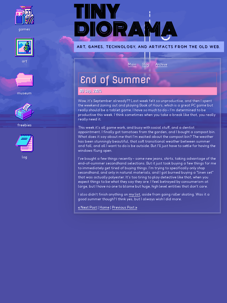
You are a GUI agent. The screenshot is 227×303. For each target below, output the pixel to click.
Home (104, 207)
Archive (161, 64)
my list (134, 194)
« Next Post (87, 207)
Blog (146, 64)
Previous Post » (124, 207)
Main (132, 64)
